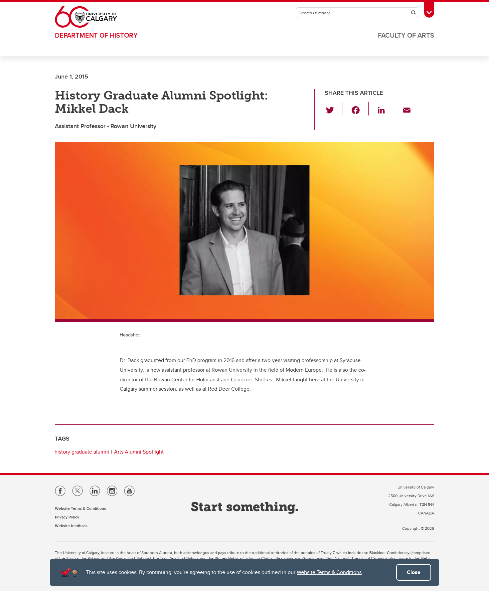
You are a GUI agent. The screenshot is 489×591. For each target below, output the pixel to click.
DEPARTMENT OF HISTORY (96, 35)
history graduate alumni (82, 452)
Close (413, 572)
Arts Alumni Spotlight (139, 452)
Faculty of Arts (406, 35)
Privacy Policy (67, 517)
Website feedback (71, 525)
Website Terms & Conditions (329, 572)
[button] (334, 108)
